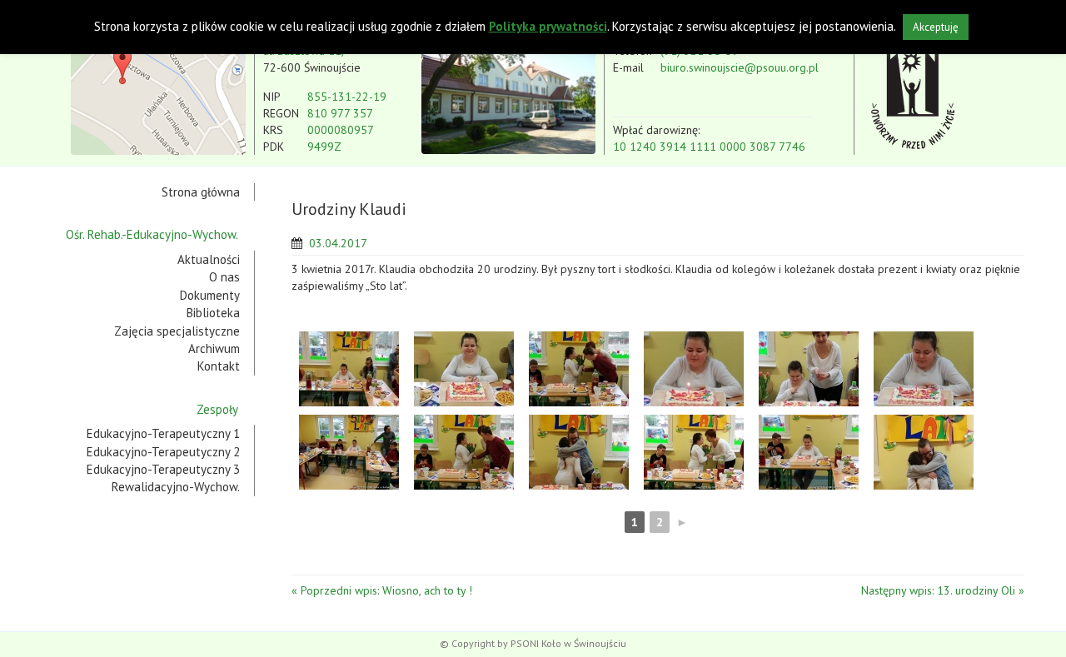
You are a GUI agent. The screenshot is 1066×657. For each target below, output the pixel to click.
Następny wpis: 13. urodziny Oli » (942, 590)
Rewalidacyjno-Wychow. (176, 487)
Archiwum (214, 348)
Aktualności (208, 259)
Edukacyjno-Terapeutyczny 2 (163, 452)
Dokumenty (210, 295)
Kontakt (218, 366)
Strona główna (201, 192)
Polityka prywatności (548, 26)
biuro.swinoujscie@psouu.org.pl (739, 67)
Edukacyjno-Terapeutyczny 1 (163, 433)
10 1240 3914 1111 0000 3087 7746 (709, 146)
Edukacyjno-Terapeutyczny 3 (163, 469)
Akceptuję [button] (936, 27)
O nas (224, 277)
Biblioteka (213, 313)
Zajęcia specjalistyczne (177, 331)
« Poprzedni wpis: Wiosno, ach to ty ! (381, 590)
